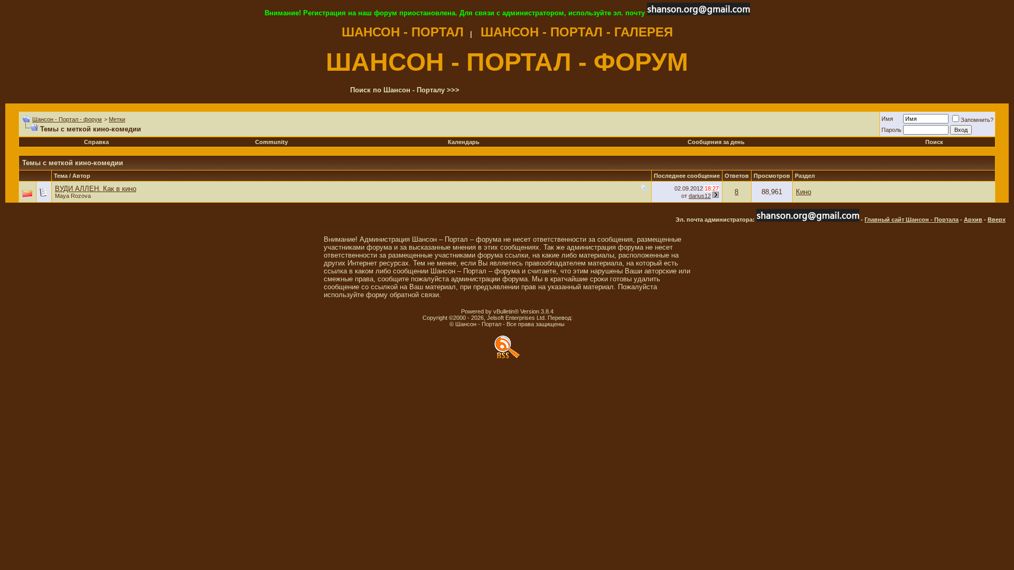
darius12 (700, 196)
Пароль (891, 130)
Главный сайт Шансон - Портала (912, 219)
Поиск (934, 142)
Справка (96, 142)
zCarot (583, 318)
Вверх (997, 219)
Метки (117, 119)
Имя (887, 119)
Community (271, 142)
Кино (803, 192)
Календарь (464, 142)
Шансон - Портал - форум (67, 119)
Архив (973, 219)
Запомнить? (977, 120)
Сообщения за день (716, 142)
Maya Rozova (73, 196)
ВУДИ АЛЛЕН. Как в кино (95, 189)
